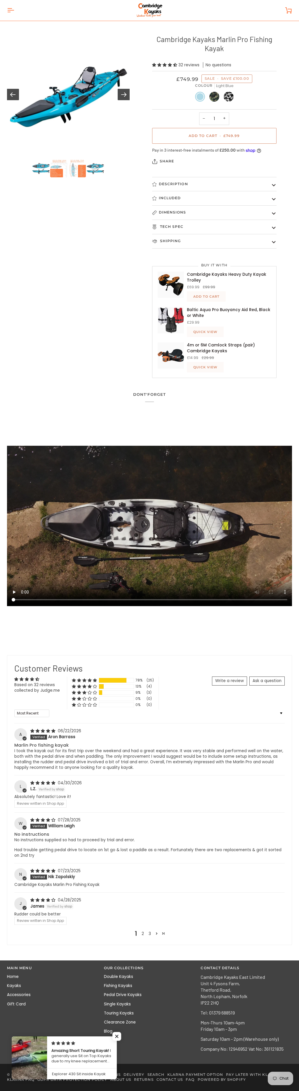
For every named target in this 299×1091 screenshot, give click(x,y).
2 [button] (143, 933)
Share (167, 161)
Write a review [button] (229, 681)
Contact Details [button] (220, 968)
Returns (143, 1080)
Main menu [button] (19, 968)
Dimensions (172, 212)
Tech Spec (171, 227)
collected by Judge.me (37, 690)
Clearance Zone (120, 1022)
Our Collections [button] (124, 968)
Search (155, 1075)
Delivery (134, 1075)
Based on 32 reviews (34, 685)
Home (13, 976)
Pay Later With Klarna (252, 1075)
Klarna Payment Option (195, 1075)
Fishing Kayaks (118, 985)
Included (170, 198)
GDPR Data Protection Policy (72, 1080)
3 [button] (150, 933)
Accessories (19, 995)
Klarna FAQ (20, 1080)
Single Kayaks (117, 1004)
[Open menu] (16, 10)
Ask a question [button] (267, 681)
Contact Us (170, 1080)
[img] (43, 731)
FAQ (190, 1080)
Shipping (170, 241)
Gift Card (16, 1004)
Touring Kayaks (119, 1013)
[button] (165, 65)
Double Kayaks (118, 976)
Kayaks (14, 985)
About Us (120, 1080)
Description (173, 184)
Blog (108, 1031)
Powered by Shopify (222, 1080)
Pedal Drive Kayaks (123, 995)
